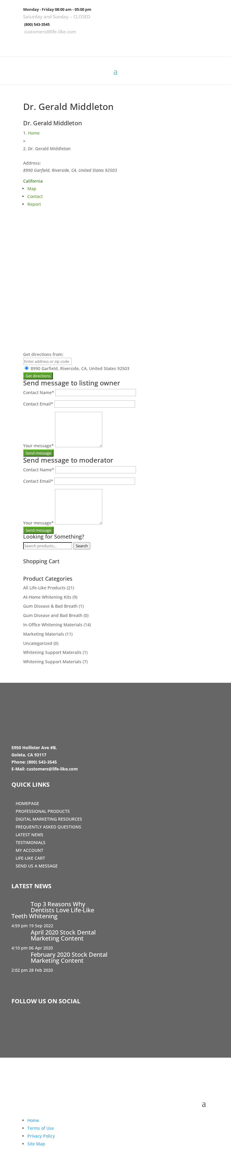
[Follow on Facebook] (179, 43)
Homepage (27, 803)
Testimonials (30, 842)
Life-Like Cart (30, 858)
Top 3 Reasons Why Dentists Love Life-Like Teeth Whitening (52, 910)
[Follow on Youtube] (214, 43)
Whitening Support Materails (52, 652)
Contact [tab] (35, 196)
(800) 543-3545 (37, 24)
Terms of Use (40, 1128)
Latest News (29, 834)
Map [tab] (31, 188)
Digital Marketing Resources (49, 819)
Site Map (36, 1144)
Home (34, 133)
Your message (38, 445)
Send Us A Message (37, 866)
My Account (29, 850)
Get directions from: (43, 354)
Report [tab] (34, 204)
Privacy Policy (41, 1136)
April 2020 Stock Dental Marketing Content (63, 935)
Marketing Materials (43, 634)
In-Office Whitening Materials (52, 625)
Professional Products (43, 811)
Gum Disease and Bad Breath (52, 615)
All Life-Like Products (44, 588)
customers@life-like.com (50, 32)
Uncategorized (37, 643)
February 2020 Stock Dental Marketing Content (69, 957)
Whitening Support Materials (52, 661)
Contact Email (38, 404)
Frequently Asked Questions (48, 827)
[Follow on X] (197, 43)
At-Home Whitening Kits (47, 597)
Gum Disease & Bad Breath (50, 606)
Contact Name (38, 392)
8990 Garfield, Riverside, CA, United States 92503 (79, 368)
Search (82, 545)
